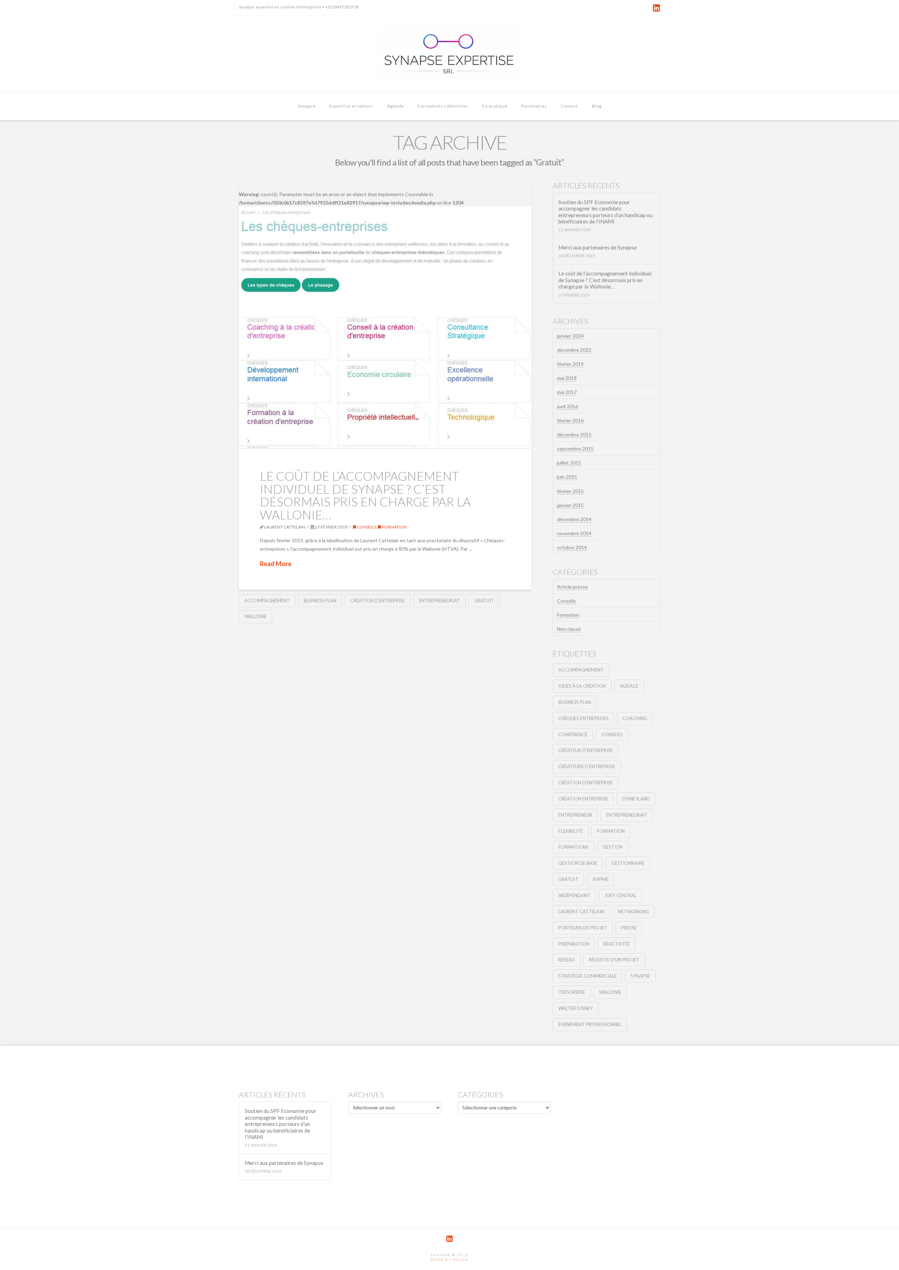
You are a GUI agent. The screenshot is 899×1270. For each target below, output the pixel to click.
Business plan (320, 600)
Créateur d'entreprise (585, 750)
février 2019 (570, 364)
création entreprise (583, 799)
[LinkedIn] (656, 8)
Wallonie (255, 616)
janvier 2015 (570, 505)
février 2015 (570, 491)
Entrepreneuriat (439, 600)
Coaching (635, 718)
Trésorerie (571, 992)
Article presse (572, 587)
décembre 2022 (574, 350)
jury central (620, 895)
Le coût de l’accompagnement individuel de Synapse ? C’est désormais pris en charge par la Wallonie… (365, 495)
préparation (573, 944)
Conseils (366, 527)
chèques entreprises (583, 718)
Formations (573, 847)
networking (633, 911)
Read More (275, 564)
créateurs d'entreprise (586, 766)
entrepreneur (575, 815)
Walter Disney (575, 1008)
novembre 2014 (574, 533)
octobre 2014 (572, 547)
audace (629, 686)
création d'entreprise (377, 600)
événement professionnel (590, 1024)
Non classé (569, 629)
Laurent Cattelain (581, 911)
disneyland (636, 799)
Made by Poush (449, 1259)
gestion (613, 847)
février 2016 (570, 420)
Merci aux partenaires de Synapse (597, 247)
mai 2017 (567, 392)
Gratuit (484, 600)
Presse (629, 928)
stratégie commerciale (587, 976)
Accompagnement (267, 600)
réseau (566, 960)
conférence (573, 734)
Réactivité (616, 944)
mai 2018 (567, 378)
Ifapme (600, 879)
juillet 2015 (569, 463)
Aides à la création (582, 686)
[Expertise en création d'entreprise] (449, 54)
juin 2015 (567, 477)
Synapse (640, 976)
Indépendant (574, 895)
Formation (394, 527)
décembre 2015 (574, 435)
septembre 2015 (575, 449)
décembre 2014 (574, 519)
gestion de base (577, 863)
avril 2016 (567, 406)
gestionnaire (627, 863)
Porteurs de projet (582, 928)
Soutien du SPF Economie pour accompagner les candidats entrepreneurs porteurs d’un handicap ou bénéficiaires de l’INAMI (605, 212)
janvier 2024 (570, 336)
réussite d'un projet (614, 960)
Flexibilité (570, 831)
